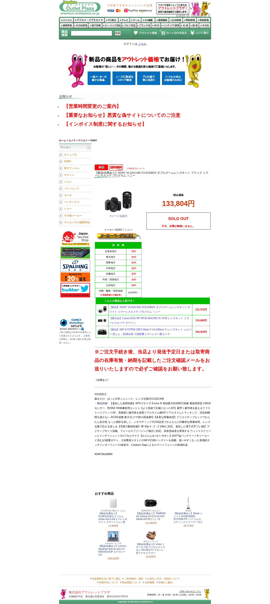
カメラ (72, 140)
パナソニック (71, 188)
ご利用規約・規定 (133, 578)
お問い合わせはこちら (190, 591)
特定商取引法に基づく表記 (106, 578)
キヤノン (69, 175)
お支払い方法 (154, 578)
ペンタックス (71, 202)
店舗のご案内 (165, 582)
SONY (67, 161)
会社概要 (149, 582)
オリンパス (70, 154)
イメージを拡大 (118, 215)
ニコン (68, 181)
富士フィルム (71, 168)
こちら (142, 43)
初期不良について (108, 582)
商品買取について (131, 582)
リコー (68, 208)
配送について (172, 578)
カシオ (68, 195)
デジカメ (83, 140)
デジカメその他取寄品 (77, 222)
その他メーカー (73, 215)
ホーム (62, 140)
